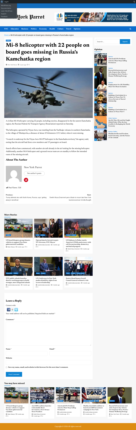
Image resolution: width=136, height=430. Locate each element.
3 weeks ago (20, 247)
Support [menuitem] (3, 14)
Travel (68, 29)
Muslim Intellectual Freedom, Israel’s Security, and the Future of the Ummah (119, 135)
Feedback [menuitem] (4, 16)
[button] (9, 309)
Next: (70, 197)
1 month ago (36, 416)
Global (68, 235)
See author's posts (34, 173)
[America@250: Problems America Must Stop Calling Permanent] (100, 59)
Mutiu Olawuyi (11, 247)
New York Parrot (12, 64)
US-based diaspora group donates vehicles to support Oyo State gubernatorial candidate (18, 242)
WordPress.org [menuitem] (6, 5)
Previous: (26, 197)
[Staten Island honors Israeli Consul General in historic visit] (78, 266)
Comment (10, 319)
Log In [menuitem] (6, 2)
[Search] (130, 29)
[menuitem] (2, 1)
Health (52, 29)
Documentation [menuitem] (6, 8)
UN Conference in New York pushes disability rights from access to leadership (46, 280)
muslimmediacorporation (44, 244)
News (37, 273)
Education (15, 29)
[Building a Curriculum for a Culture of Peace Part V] (100, 109)
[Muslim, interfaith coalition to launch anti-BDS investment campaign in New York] (94, 395)
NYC (6, 29)
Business (24, 29)
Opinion (77, 29)
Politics (34, 29)
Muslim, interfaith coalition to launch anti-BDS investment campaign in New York (93, 408)
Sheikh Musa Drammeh (74, 249)
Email (52, 349)
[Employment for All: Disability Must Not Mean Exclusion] (100, 84)
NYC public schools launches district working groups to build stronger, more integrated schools (18, 280)
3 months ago (86, 283)
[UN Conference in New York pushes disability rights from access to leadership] (48, 266)
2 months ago (56, 244)
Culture (60, 29)
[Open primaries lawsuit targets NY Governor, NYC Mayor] (48, 228)
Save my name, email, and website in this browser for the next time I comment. (38, 367)
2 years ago (23, 64)
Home (6, 35)
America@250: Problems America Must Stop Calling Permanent (117, 60)
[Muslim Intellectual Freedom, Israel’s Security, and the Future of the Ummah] (100, 134)
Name (8, 349)
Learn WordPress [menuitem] (6, 11)
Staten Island (80, 273)
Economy (43, 29)
